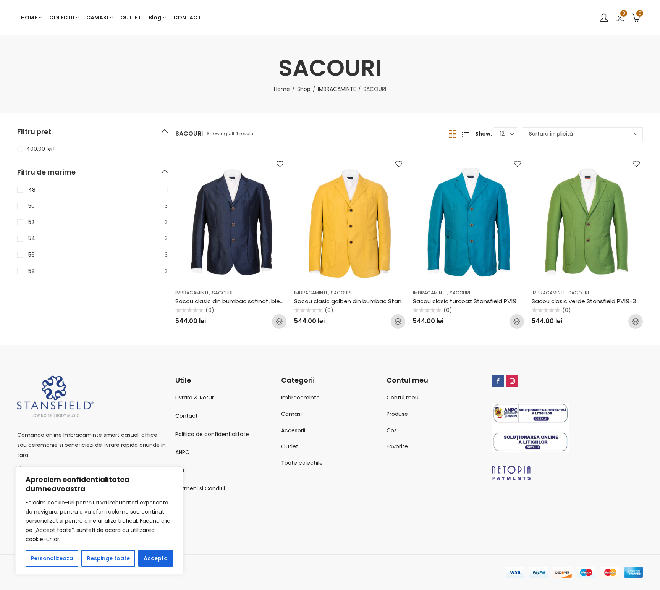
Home (282, 89)
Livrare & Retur (194, 397)
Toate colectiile (302, 463)
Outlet (289, 446)
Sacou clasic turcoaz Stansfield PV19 (464, 301)
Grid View (452, 134)
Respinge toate (108, 558)
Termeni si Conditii (200, 488)
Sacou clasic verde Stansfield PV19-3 (584, 301)
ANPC (182, 452)
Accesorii (293, 430)
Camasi (291, 414)
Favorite (397, 446)
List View (465, 134)
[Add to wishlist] (279, 164)
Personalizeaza (52, 558)
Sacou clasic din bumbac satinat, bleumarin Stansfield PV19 (259, 301)
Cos (392, 430)
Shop (304, 89)
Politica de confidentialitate (212, 434)
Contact (186, 416)
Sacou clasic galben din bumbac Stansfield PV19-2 (365, 301)
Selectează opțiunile (279, 321)
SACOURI (222, 292)
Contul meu (403, 397)
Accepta (156, 558)
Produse (397, 414)
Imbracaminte (300, 397)
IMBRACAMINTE (337, 89)
